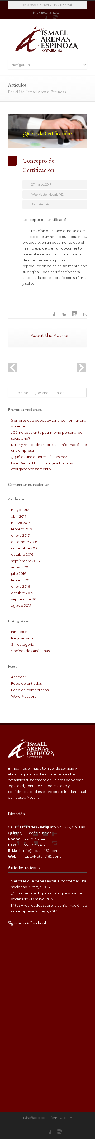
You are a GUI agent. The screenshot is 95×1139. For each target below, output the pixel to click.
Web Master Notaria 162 (47, 194)
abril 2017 (18, 516)
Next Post (81, 367)
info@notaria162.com (40, 850)
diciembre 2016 (24, 542)
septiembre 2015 (25, 599)
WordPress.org (24, 696)
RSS (53, 14)
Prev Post (12, 367)
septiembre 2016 (25, 561)
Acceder (18, 677)
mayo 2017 (20, 510)
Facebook (42, 14)
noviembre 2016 (24, 548)
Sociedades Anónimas (30, 651)
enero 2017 (20, 535)
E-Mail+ (82, 310)
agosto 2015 (21, 605)
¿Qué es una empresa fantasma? (39, 457)
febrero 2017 (21, 529)
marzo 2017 (20, 523)
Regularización (24, 638)
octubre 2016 (22, 554)
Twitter (60, 310)
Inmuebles (20, 632)
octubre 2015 (22, 593)
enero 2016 (20, 586)
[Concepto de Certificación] (47, 131)
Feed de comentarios (30, 690)
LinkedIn (71, 310)
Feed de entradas (26, 683)
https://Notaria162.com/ (41, 856)
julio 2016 (18, 573)
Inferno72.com (60, 1117)
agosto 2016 (21, 567)
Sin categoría (40, 204)
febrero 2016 (21, 580)
